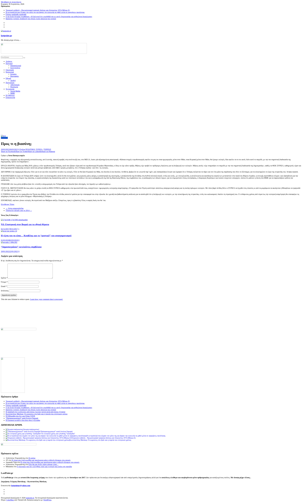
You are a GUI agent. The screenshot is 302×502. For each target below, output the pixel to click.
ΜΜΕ (12, 93)
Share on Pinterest (48, 152)
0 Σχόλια (21, 149)
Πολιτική (9, 64)
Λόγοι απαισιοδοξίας (15, 208)
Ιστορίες (13, 74)
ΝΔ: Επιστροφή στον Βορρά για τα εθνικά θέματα (25, 224)
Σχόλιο (4, 278)
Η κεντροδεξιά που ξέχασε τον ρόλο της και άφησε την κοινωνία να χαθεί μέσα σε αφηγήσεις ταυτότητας (45, 12)
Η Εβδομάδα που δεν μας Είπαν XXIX (20, 416)
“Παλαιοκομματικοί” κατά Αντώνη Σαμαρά (22, 418)
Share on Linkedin (35, 152)
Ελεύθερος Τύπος (7, 204)
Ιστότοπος (4, 291)
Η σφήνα (32, 458)
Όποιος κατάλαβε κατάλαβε (16, 14)
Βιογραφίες (14, 76)
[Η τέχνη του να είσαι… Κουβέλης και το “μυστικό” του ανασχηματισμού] (9, 231)
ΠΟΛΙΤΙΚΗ (30, 149)
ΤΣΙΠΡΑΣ (47, 149)
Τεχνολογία (10, 89)
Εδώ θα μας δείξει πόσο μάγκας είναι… (44, 464)
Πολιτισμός (10, 83)
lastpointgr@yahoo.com (20, 486)
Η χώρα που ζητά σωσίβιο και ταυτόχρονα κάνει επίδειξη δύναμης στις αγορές (41, 460)
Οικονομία (10, 70)
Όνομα (4, 282)
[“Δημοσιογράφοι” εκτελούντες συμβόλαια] (9, 242)
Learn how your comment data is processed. (46, 299)
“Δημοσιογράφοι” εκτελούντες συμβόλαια (21, 247)
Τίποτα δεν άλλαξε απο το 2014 (19, 210)
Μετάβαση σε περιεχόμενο (11, 2)
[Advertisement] (151, 117)
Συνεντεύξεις (15, 68)
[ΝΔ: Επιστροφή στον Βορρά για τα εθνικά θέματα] (14, 220)
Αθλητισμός (15, 85)
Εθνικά (8, 78)
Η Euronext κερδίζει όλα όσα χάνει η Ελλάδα (23, 420)
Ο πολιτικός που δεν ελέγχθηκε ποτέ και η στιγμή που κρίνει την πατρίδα (44, 467)
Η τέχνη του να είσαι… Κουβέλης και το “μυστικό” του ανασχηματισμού (36, 235)
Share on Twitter (21, 152)
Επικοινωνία (10, 97)
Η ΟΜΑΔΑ (10, 95)
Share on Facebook (8, 152)
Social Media (15, 91)
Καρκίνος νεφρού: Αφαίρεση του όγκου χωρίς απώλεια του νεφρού (31, 19)
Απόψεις (9, 61)
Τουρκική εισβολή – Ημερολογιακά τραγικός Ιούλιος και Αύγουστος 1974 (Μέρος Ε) (38, 10)
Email (4, 286)
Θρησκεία (14, 87)
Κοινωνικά (10, 72)
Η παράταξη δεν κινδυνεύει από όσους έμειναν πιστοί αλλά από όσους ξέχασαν (35, 412)
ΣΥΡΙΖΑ (39, 149)
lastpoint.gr (6, 35)
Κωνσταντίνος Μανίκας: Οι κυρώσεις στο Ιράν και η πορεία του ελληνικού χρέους (36, 414)
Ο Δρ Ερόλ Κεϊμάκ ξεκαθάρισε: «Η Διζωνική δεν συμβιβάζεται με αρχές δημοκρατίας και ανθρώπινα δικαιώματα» (49, 17)
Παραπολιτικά (15, 66)
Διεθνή (13, 80)
